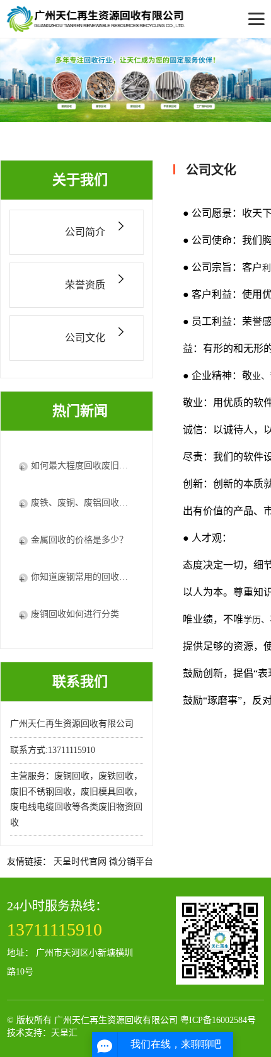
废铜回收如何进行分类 (75, 614)
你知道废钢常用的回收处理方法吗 (82, 577)
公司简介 (85, 232)
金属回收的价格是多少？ (79, 540)
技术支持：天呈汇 (42, 1032)
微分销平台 (131, 861)
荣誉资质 (85, 285)
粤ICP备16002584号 (218, 1020)
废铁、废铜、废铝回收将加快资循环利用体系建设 (82, 502)
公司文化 (85, 337)
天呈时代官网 (80, 861)
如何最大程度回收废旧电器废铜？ (82, 465)
